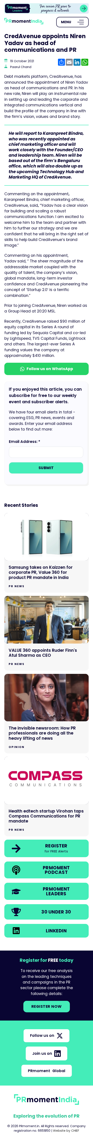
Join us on (42, 1053)
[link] (46, 8)
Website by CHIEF (66, 1130)
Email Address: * (24, 441)
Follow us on (42, 1035)
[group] (46, 8)
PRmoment (46, 1070)
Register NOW (46, 1006)
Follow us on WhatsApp (50, 368)
